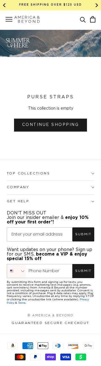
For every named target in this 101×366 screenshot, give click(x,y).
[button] (83, 19)
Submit (83, 234)
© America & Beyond (50, 315)
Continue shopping (50, 125)
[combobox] (16, 271)
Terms (22, 302)
